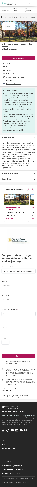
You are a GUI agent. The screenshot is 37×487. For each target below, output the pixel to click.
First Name (6, 281)
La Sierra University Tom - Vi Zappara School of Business (18, 45)
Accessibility (26, 482)
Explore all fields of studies (10, 462)
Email (4, 324)
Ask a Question (28, 9)
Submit (18, 356)
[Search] (29, 3)
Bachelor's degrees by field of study (12, 469)
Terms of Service (11, 397)
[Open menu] (33, 3)
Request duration (12, 67)
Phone (4, 338)
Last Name (6, 295)
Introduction (6, 11)
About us (4, 444)
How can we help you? (10, 267)
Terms (23, 389)
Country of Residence (10, 310)
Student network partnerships (11, 452)
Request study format (13, 84)
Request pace (10, 73)
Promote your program (9, 448)
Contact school (18, 58)
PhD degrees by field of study (11, 473)
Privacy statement (6, 390)
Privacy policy (18, 482)
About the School (16, 9)
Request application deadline (15, 77)
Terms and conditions (8, 482)
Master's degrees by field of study (12, 466)
